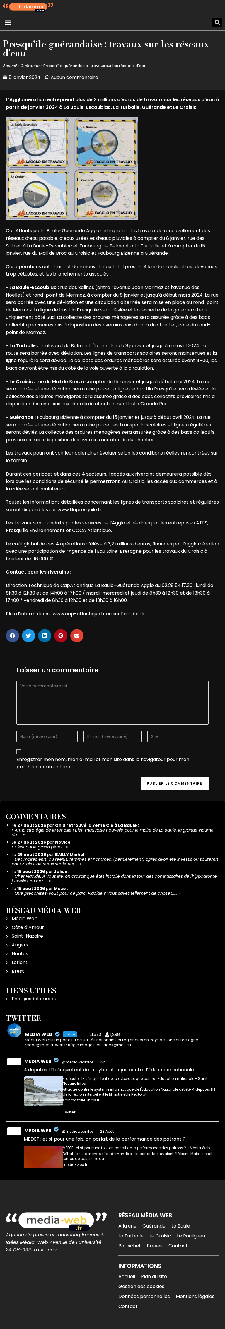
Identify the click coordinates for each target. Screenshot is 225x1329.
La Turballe (131, 1235)
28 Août (107, 1131)
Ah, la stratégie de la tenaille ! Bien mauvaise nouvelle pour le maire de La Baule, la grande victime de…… (113, 832)
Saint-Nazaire (27, 936)
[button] (8, 22)
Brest (18, 971)
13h (103, 1062)
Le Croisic (160, 1235)
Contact (178, 1245)
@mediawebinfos (78, 1062)
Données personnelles (144, 1296)
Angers (20, 944)
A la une (127, 1226)
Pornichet (129, 1245)
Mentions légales (195, 1296)
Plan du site (154, 1276)
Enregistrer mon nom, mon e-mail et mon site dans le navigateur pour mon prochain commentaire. (102, 763)
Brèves (155, 1245)
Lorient (20, 962)
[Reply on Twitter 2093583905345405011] (27, 1112)
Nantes (20, 953)
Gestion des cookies (141, 1286)
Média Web (25, 918)
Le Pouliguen (191, 1235)
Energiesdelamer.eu (34, 998)
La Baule (180, 1226)
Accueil (10, 65)
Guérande (30, 65)
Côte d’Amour (28, 927)
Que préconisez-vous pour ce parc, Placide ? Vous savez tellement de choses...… (96, 893)
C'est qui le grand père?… (40, 847)
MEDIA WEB (38, 1061)
